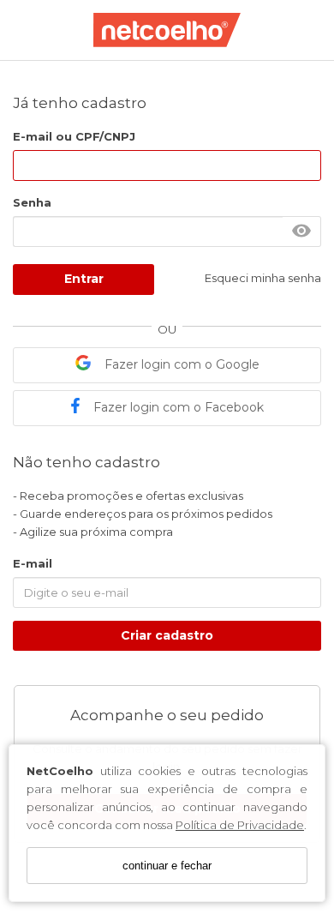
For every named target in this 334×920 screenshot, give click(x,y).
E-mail (32, 563)
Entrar (84, 278)
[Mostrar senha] (301, 231)
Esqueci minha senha (263, 278)
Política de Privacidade (240, 825)
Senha (32, 202)
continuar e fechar (167, 865)
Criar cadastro (167, 635)
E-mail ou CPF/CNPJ (74, 136)
